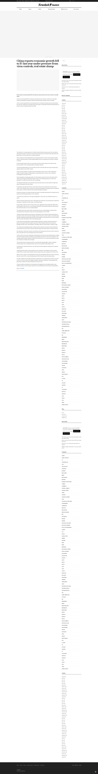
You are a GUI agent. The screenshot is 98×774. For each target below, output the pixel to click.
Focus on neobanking (67, 263)
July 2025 (63, 125)
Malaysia (64, 311)
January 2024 (64, 155)
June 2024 (63, 147)
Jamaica (63, 293)
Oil (62, 335)
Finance (20, 0)
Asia (63, 200)
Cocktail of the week (67, 237)
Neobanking (64, 317)
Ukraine (63, 385)
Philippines (64, 337)
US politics (64, 389)
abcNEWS (22, 268)
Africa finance (65, 193)
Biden (63, 211)
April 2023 (63, 170)
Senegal (64, 350)
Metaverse (64, 313)
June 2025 (63, 126)
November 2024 (64, 138)
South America (65, 356)
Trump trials (65, 374)
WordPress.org (64, 417)
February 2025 (64, 133)
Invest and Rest (65, 287)
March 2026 (64, 111)
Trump (63, 372)
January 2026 (64, 115)
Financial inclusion (27, 0)
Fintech (23, 0)
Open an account (66, 76)
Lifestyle (64, 309)
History (63, 276)
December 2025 (64, 116)
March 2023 (64, 172)
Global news (65, 272)
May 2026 (63, 108)
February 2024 (64, 153)
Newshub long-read (66, 322)
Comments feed (64, 415)
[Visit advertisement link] (49, 33)
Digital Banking (65, 248)
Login (70, 0)
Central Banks (65, 226)
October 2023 (64, 160)
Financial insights (66, 261)
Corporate (64, 241)
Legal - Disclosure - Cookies (76, 765)
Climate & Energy (66, 232)
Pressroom (64, 343)
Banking (64, 206)
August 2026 (64, 103)
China (63, 228)
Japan (63, 295)
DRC (62, 250)
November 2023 (64, 158)
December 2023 (64, 157)
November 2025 (64, 118)
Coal (63, 235)
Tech (63, 369)
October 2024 (64, 140)
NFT (62, 328)
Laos (63, 302)
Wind (63, 402)
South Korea (65, 361)
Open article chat (76, 74)
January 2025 (64, 135)
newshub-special (65, 326)
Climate (63, 230)
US (62, 387)
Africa (63, 191)
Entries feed (64, 414)
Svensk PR (64, 367)
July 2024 (63, 145)
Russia (63, 348)
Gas (62, 267)
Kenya (63, 298)
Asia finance (64, 202)
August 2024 (64, 143)
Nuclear (64, 332)
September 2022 (64, 182)
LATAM (63, 306)
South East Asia (65, 359)
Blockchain (64, 213)
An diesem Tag (65, 198)
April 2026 (63, 110)
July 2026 (63, 105)
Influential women (66, 285)
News (63, 319)
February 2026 (64, 113)
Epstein (63, 254)
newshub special (65, 324)
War (63, 396)
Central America (66, 224)
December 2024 (64, 137)
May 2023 (63, 168)
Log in (63, 412)
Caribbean (64, 222)
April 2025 (63, 130)
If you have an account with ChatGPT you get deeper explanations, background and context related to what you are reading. (71, 73)
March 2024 (64, 152)
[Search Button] (80, 1)
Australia (64, 204)
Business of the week (66, 217)
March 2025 (64, 132)
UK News (64, 383)
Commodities (65, 239)
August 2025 (64, 123)
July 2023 (63, 165)
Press (63, 339)
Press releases (37, 0)
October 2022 (64, 180)
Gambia (63, 265)
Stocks (63, 365)
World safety (65, 404)
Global (17, 0)
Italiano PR (64, 291)
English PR (64, 252)
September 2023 (64, 162)
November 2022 (64, 178)
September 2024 (64, 142)
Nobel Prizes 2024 (65, 330)
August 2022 (64, 183)
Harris (63, 274)
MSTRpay (64, 315)
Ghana (63, 269)
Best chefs (64, 208)
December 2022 (64, 177)
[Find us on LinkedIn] (79, 769)
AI (62, 195)
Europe (63, 256)
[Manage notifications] (96, 772)
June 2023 (63, 167)
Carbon (63, 219)
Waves (63, 398)
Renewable (64, 346)
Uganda (63, 378)
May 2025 (63, 128)
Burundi (63, 215)
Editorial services (32, 0)
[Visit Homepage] (49, 5)
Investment (64, 289)
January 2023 (64, 175)
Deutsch (64, 243)
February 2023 (64, 173)
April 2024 (63, 150)
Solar (63, 354)
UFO (62, 376)
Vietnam (64, 391)
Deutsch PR (64, 246)
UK (62, 380)
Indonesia (64, 282)
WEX (63, 400)
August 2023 (64, 163)
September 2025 (64, 121)
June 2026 (63, 106)
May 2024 (63, 148)
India (63, 278)
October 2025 (64, 120)
